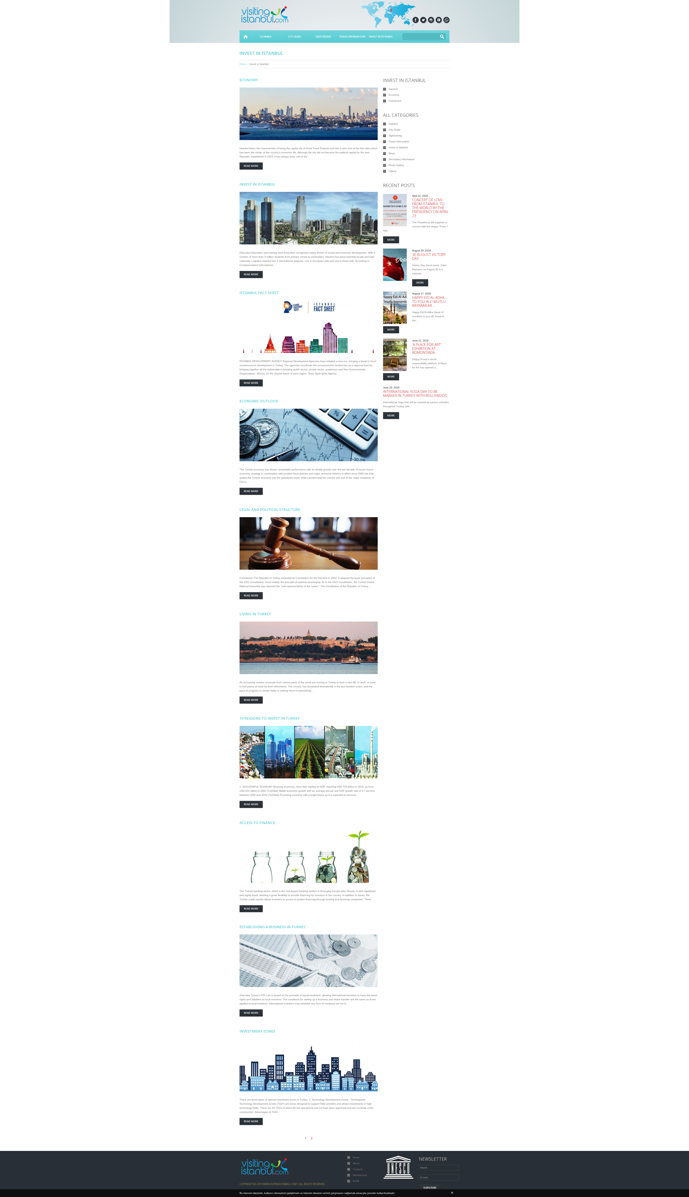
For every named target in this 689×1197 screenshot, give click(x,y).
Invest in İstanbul (381, 36)
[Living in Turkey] (309, 648)
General (393, 89)
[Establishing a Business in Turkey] (309, 960)
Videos (392, 171)
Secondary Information (401, 159)
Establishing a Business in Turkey (272, 926)
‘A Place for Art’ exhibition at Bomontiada (426, 348)
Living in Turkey (255, 614)
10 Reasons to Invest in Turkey (270, 718)
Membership (360, 1175)
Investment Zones (257, 1031)
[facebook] (416, 20)
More (391, 239)
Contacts (358, 1169)
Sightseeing (323, 36)
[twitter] (423, 20)
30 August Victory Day (429, 256)
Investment (395, 100)
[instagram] (431, 20)
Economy (249, 79)
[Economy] (309, 114)
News (392, 153)
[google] (446, 20)
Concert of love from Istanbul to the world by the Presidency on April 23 (430, 207)
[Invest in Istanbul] (309, 218)
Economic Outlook (259, 401)
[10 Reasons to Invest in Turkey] (309, 752)
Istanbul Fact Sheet (259, 292)
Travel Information (352, 36)
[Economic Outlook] (309, 435)
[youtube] (439, 20)
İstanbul (266, 36)
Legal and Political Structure (270, 509)
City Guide (294, 36)
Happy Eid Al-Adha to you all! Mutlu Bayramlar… (429, 301)
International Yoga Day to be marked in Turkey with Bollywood (415, 393)
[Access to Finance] (309, 856)
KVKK (356, 1181)
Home (245, 36)
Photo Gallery (396, 165)
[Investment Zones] (309, 1065)
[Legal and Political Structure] (309, 543)
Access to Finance (257, 822)
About (356, 1163)
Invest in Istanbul (257, 184)
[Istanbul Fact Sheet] (309, 326)
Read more (251, 165)
